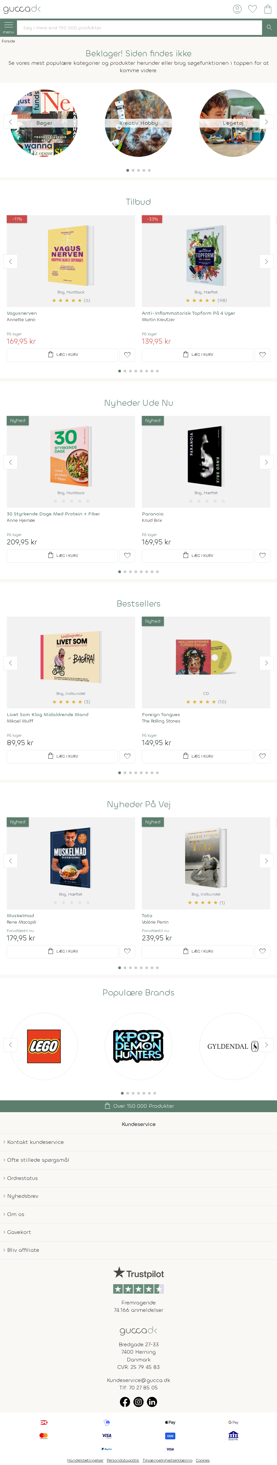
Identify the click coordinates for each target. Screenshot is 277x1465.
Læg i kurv (62, 354)
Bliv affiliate (23, 1249)
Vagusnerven (22, 313)
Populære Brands (138, 992)
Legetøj (233, 122)
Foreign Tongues (161, 714)
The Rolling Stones (161, 721)
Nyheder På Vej (139, 804)
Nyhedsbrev (22, 1196)
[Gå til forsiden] (138, 1330)
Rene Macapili (21, 922)
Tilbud (138, 202)
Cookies (203, 1460)
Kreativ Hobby (138, 122)
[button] (127, 170)
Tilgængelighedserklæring (168, 1460)
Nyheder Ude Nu (138, 403)
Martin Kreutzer (158, 319)
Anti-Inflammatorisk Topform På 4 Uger (188, 313)
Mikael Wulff (20, 721)
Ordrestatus (22, 1178)
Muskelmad (20, 916)
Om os (15, 1214)
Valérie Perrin (155, 922)
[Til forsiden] (22, 8)
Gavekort (19, 1232)
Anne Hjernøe (21, 520)
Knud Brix (152, 520)
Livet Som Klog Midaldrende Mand (48, 714)
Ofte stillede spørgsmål (38, 1159)
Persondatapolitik (123, 1460)
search (270, 27)
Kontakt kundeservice (35, 1142)
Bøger (44, 122)
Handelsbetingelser (85, 1460)
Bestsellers (139, 604)
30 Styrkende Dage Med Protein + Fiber (53, 514)
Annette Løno (21, 319)
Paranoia (152, 514)
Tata (147, 916)
